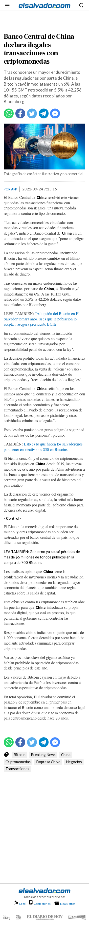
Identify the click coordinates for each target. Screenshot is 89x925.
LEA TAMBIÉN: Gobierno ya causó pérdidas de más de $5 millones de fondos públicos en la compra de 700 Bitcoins (42, 557)
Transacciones (17, 768)
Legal (22, 904)
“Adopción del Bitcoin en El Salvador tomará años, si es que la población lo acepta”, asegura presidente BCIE (41, 319)
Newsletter (67, 904)
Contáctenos (42, 904)
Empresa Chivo (48, 761)
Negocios (74, 761)
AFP (14, 189)
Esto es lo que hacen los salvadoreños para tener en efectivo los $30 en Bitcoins (43, 446)
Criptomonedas (18, 761)
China (65, 754)
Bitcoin (19, 754)
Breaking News (43, 754)
